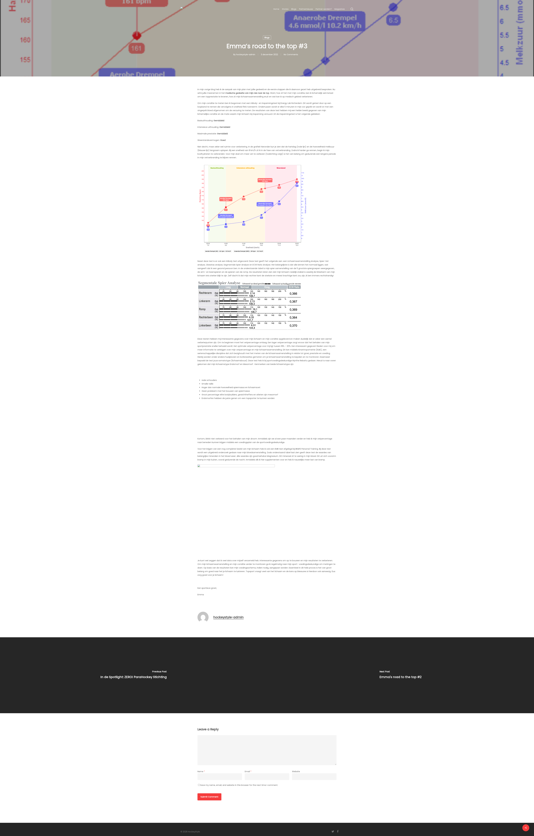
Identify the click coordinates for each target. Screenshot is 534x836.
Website (296, 771)
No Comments (291, 54)
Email (248, 771)
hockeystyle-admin (245, 54)
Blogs (267, 37)
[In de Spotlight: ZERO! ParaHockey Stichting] (133, 675)
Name (201, 771)
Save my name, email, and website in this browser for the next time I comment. (239, 785)
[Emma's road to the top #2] (400, 675)
